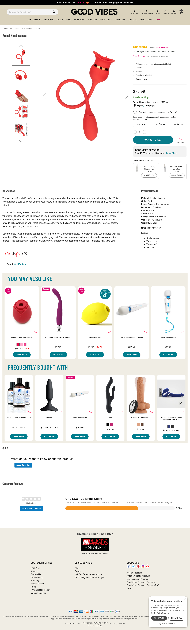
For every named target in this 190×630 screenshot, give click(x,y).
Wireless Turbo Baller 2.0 (140, 417)
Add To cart (154, 139)
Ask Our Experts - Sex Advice (88, 574)
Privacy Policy (37, 583)
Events (78, 571)
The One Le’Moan (95, 337)
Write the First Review (31, 508)
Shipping (35, 580)
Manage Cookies (38, 593)
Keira (110, 417)
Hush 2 (49, 417)
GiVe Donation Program (137, 579)
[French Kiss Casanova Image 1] (85, 96)
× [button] (184, 599)
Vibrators (19, 28)
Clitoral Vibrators (33, 28)
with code (73, 2)
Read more (166, 613)
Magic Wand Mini (80, 417)
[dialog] (168, 611)
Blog (77, 568)
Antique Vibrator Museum (138, 576)
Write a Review (162, 47)
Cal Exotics (20, 264)
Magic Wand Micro (168, 337)
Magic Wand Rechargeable (132, 337)
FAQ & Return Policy (40, 590)
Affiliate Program (134, 572)
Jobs (129, 588)
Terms (33, 586)
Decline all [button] (176, 618)
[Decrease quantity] (134, 132)
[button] (127, 96)
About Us (35, 571)
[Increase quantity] (144, 132)
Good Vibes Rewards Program (141, 582)
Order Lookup (37, 577)
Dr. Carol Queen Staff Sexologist (89, 577)
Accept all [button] (159, 618)
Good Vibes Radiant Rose (21, 337)
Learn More (171, 153)
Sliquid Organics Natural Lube (19, 417)
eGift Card (35, 568)
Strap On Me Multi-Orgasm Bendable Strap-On (171, 418)
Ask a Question (139, 56)
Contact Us (36, 574)
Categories (7, 28)
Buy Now (22, 354)
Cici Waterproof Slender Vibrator (58, 337)
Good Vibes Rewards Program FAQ (143, 585)
